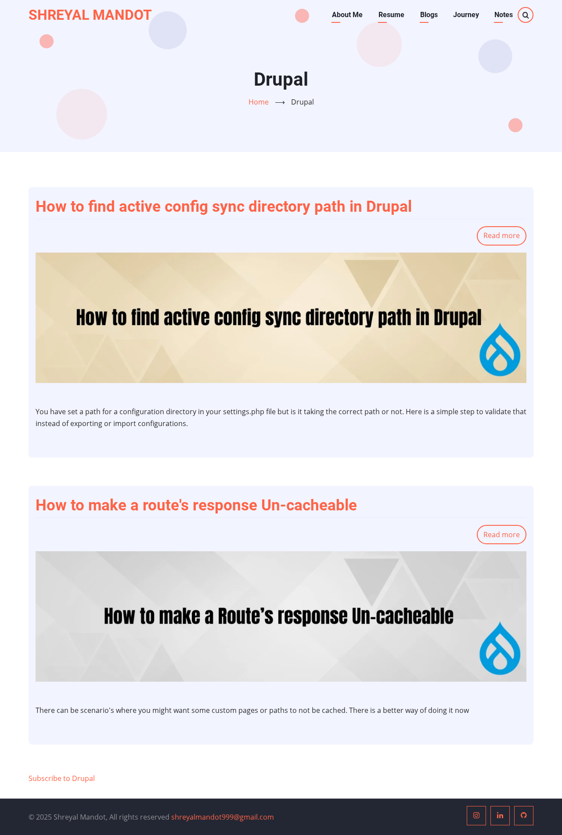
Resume (391, 15)
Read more (504, 238)
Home (259, 102)
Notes (503, 15)
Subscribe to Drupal (62, 778)
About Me (347, 15)
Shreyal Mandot (90, 15)
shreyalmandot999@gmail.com (222, 817)
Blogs (429, 15)
